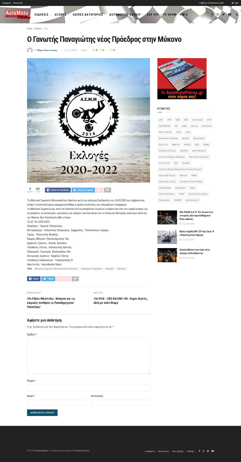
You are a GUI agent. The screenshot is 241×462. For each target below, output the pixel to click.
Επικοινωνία (18, 3)
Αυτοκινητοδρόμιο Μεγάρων (172, 157)
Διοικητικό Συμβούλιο (91, 269)
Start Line (163, 145)
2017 (161, 120)
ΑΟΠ (197, 145)
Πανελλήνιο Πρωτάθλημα (191, 182)
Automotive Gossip (125, 14)
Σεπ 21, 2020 (71, 50)
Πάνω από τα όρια (167, 182)
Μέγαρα (183, 175)
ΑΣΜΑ (206, 145)
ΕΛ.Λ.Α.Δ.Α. (164, 163)
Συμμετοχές (164, 200)
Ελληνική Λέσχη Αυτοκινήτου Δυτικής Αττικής (180, 169)
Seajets (185, 138)
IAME (184, 126)
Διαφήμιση (6, 3)
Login (236, 3)
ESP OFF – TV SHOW (161, 14)
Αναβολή (184, 151)
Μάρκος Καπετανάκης (47, 50)
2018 (169, 120)
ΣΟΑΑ (181, 194)
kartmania (206, 126)
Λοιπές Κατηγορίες (88, 14)
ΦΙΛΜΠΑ (177, 200)
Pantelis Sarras (82, 451)
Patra (178, 132)
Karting (194, 126)
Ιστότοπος (97, 396)
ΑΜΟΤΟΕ (176, 145)
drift (209, 120)
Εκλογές (110, 269)
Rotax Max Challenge (168, 138)
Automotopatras (41, 451)
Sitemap (190, 451)
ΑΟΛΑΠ (187, 145)
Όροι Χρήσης (178, 451)
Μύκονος (122, 269)
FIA (176, 126)
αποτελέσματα (192, 200)
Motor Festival (165, 132)
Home (29, 28)
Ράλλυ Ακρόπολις (167, 194)
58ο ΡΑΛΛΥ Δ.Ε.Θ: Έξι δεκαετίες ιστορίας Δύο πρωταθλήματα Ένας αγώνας (196, 215)
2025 (178, 120)
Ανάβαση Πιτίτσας (167, 151)
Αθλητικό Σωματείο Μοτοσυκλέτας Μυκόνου (56, 269)
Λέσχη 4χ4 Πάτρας (167, 175)
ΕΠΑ (176, 163)
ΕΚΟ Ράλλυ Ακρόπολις (199, 157)
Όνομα (31, 380)
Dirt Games (197, 120)
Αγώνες (61, 14)
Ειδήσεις (42, 14)
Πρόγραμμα (180, 188)
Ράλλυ (192, 188)
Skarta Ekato (199, 138)
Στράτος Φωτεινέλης (198, 194)
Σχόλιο (32, 334)
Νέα (46, 28)
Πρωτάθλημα (165, 188)
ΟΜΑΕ (194, 175)
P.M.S (184, 14)
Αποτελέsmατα (199, 151)
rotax (188, 132)
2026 (186, 120)
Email (31, 396)
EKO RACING (164, 126)
